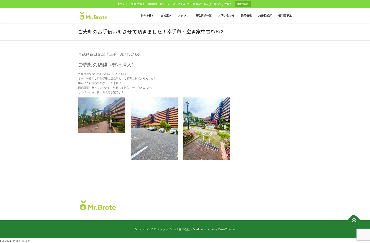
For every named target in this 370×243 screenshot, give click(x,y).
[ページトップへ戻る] (354, 220)
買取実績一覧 (204, 15)
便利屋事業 (285, 15)
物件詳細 (243, 4)
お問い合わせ (226, 15)
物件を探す (147, 15)
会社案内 (166, 15)
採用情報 (246, 15)
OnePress (199, 229)
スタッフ (183, 15)
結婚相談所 (265, 15)
